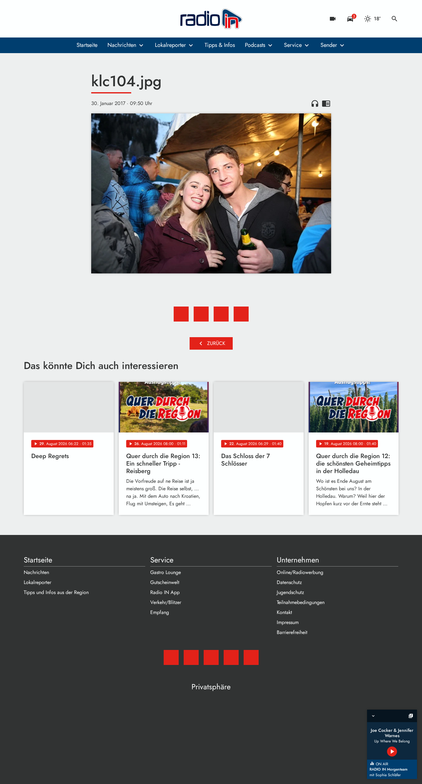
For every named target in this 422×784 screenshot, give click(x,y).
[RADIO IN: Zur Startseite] (211, 18)
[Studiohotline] (80, 18)
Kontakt (284, 612)
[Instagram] (55, 18)
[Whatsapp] (67, 18)
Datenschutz (289, 582)
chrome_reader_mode (326, 103)
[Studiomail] (30, 18)
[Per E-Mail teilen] (241, 314)
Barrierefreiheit (292, 632)
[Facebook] (42, 18)
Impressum (288, 622)
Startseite (87, 45)
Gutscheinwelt (164, 582)
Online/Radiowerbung (300, 572)
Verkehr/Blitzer (165, 602)
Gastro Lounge (165, 572)
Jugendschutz (290, 592)
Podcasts (255, 45)
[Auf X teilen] (201, 314)
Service (293, 45)
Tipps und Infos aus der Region (56, 592)
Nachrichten (121, 45)
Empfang (159, 612)
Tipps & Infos (220, 45)
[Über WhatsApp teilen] (221, 314)
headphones (314, 103)
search (394, 18)
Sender (328, 45)
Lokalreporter (170, 45)
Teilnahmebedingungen (301, 602)
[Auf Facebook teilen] (181, 314)
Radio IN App (165, 592)
